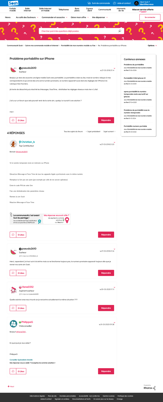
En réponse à (29, 256)
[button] (13, 120)
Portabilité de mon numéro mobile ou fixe (78, 45)
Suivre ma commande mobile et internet (41, 45)
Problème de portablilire (134, 64)
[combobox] (81, 31)
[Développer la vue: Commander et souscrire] (66, 17)
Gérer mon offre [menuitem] (78, 17)
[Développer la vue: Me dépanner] (107, 17)
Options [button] (151, 45)
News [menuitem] (7, 17)
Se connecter (150, 17)
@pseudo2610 (22, 152)
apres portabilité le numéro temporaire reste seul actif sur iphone (136, 94)
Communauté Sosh (15, 45)
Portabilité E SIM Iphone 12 (135, 78)
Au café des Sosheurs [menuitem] (26, 17)
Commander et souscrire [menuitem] (53, 17)
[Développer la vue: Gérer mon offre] (88, 17)
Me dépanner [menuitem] (98, 17)
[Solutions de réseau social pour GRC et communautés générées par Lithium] (149, 387)
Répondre (106, 120)
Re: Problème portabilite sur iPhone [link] (112, 45)
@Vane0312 (21, 332)
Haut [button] (12, 386)
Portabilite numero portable (135, 126)
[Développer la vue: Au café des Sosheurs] (37, 17)
